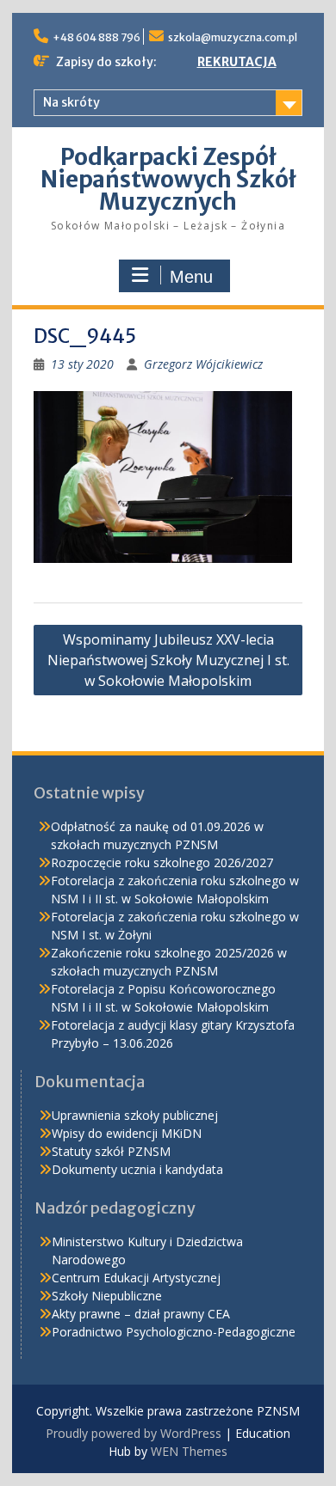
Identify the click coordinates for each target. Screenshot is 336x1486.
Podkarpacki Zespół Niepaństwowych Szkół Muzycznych (168, 179)
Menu (191, 276)
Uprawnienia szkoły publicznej (135, 1115)
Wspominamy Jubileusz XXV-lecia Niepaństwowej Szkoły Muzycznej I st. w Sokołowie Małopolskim (168, 660)
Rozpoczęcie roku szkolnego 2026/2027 (162, 862)
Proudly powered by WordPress (133, 1433)
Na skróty (71, 102)
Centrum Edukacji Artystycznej (136, 1277)
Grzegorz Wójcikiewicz (203, 364)
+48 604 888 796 (96, 37)
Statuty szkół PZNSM (111, 1151)
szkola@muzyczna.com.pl (232, 37)
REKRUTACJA (237, 62)
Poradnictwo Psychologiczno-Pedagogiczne (174, 1332)
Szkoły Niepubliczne (107, 1295)
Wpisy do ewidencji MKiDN (127, 1133)
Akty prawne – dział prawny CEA (141, 1314)
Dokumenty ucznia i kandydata (137, 1169)
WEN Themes (189, 1451)
